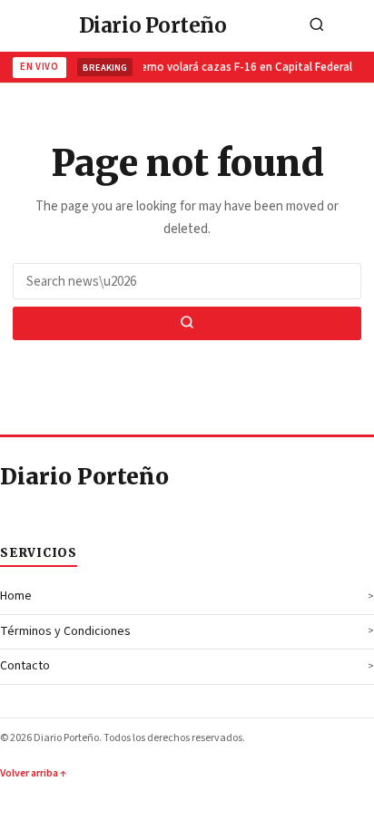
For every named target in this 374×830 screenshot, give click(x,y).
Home (16, 596)
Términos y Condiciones (65, 631)
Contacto (25, 666)
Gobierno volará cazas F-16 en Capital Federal (231, 67)
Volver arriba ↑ (33, 773)
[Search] (317, 26)
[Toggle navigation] (355, 26)
